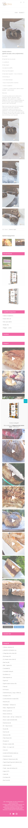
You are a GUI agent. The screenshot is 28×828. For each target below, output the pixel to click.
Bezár (25, 401)
